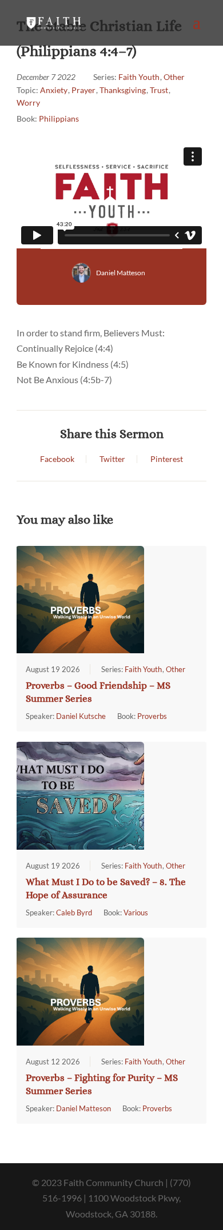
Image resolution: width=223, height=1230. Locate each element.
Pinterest (166, 459)
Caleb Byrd (74, 912)
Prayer (83, 90)
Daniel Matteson (120, 272)
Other (174, 77)
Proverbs (152, 716)
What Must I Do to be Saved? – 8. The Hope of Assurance (106, 889)
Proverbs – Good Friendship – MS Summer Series (98, 692)
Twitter (112, 459)
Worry (28, 102)
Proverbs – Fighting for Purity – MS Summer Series (102, 1084)
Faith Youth (139, 77)
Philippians (59, 118)
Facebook (57, 459)
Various (136, 912)
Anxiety (53, 90)
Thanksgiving (122, 90)
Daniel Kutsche (81, 716)
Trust (159, 90)
